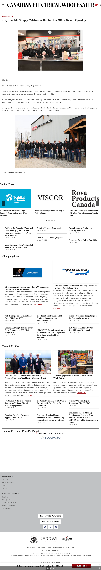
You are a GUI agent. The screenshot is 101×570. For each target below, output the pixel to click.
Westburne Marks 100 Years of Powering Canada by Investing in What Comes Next (75, 287)
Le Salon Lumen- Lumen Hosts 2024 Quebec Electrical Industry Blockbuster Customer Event (25, 377)
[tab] (46, 220)
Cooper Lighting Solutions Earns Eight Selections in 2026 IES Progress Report (19, 330)
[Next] (97, 203)
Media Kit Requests (8, 505)
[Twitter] (50, 527)
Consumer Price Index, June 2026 (83, 240)
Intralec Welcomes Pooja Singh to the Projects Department (83, 317)
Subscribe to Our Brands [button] (50, 516)
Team (4, 485)
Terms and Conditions (9, 502)
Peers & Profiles (10, 346)
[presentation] (15, 198)
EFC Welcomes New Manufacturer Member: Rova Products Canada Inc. (84, 213)
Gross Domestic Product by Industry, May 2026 (80, 229)
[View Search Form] (3, 5)
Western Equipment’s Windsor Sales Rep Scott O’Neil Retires (73, 377)
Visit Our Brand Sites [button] (50, 521)
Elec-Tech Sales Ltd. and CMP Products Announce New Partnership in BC (49, 318)
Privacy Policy (6, 500)
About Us (5, 480)
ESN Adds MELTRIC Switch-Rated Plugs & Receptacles (81, 329)
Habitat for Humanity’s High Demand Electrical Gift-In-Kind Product (14, 213)
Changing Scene (7, 16)
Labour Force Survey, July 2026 (50, 238)
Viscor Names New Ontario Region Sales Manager (50, 212)
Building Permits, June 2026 (49, 228)
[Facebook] (45, 527)
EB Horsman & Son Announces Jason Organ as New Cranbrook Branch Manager (27, 288)
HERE (28, 172)
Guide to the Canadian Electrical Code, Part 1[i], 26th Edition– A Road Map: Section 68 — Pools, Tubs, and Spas (19, 231)
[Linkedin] (56, 527)
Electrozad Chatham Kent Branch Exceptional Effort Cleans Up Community (51, 403)
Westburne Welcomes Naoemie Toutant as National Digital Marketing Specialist (18, 403)
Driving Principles (8, 482)
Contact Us (6, 508)
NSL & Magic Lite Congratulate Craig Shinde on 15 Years (18, 317)
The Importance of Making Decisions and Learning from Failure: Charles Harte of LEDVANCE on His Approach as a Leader (83, 417)
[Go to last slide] (3, 203)
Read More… (38, 304)
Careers (4, 488)
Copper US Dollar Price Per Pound (20, 431)
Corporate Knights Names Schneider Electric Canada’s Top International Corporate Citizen (50, 417)
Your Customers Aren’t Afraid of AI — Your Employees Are (19, 246)
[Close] (99, 565)
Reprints (5, 497)
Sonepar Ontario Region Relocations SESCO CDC (79, 402)
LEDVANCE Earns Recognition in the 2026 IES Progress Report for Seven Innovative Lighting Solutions (51, 333)
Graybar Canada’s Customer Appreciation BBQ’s (17, 416)
